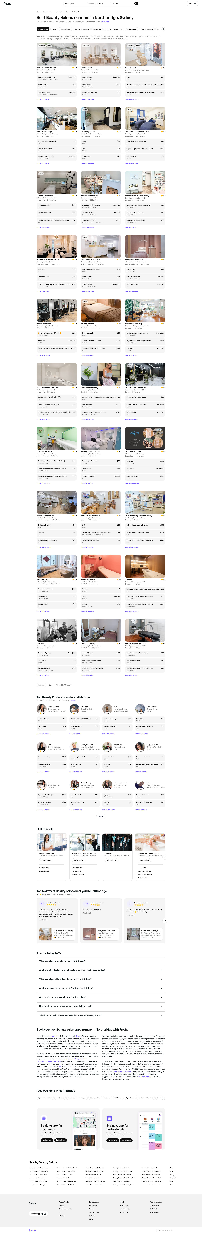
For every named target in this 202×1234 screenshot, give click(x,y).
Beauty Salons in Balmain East (95, 1181)
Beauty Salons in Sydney (37, 1178)
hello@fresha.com (145, 1076)
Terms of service (125, 1209)
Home (39, 12)
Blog (60, 1212)
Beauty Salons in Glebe (92, 1178)
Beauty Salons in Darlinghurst (38, 1185)
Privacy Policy (124, 1205)
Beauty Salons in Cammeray (151, 1185)
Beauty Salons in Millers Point (66, 1181)
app (59, 1066)
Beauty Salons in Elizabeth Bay (38, 1171)
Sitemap (61, 1216)
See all (101, 816)
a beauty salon (54, 1036)
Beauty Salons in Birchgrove (122, 1174)
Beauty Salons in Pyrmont (93, 1174)
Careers (61, 1205)
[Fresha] (7, 3)
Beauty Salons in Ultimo (64, 1178)
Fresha (79, 1036)
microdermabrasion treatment (49, 1061)
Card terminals (94, 1212)
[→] (164, 857)
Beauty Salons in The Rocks (94, 1168)
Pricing (91, 1209)
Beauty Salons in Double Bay (66, 1185)
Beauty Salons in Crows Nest (151, 1178)
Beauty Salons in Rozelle (150, 1168)
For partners (93, 1205)
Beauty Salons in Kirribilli (93, 1185)
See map (105, 22)
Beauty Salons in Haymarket (66, 1171)
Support (91, 1216)
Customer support (65, 1209)
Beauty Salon (48, 12)
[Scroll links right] (173, 1176)
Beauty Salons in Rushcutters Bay (68, 1168)
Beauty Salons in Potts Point (38, 1174)
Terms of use (124, 1212)
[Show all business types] (163, 1098)
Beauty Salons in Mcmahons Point (124, 1178)
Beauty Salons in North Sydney (123, 1185)
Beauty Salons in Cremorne (151, 1174)
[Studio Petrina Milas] (52, 857)
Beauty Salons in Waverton (122, 1181)
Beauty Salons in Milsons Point (123, 1171)
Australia (58, 12)
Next (50, 685)
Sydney (67, 12)
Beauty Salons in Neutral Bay (151, 1171)
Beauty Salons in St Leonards (151, 1181)
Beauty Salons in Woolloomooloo (39, 1168)
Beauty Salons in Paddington (38, 1181)
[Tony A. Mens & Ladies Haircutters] (85, 857)
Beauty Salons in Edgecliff (65, 1174)
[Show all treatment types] (163, 29)
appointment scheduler (122, 1071)
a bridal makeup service (75, 1059)
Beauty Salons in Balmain (121, 1168)
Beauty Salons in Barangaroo (94, 1171)
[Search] (136, 3)
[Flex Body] (117, 857)
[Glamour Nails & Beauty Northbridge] (150, 857)
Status (91, 1219)
